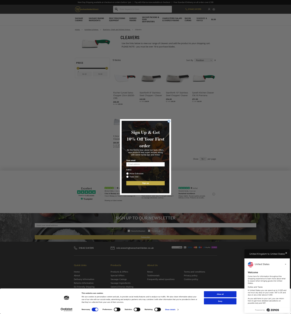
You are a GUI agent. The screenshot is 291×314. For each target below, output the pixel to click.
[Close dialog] (169, 121)
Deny (220, 301)
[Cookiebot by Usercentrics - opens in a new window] (67, 309)
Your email (130, 160)
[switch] (117, 309)
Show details (170, 309)
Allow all (220, 294)
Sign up (145, 183)
